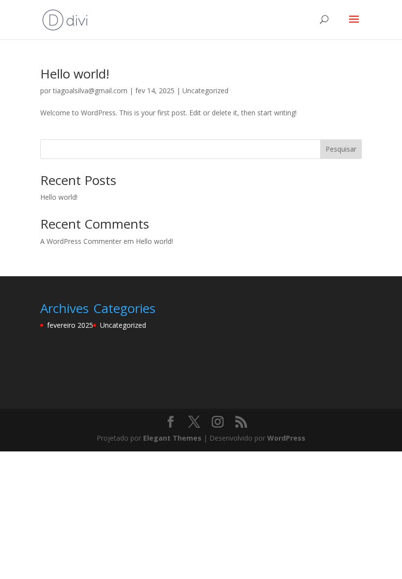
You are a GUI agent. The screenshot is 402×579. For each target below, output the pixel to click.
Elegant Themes (172, 438)
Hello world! (74, 73)
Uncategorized (205, 90)
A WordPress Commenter (81, 241)
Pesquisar (341, 149)
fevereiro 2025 (70, 325)
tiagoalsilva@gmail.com (90, 90)
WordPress (286, 438)
